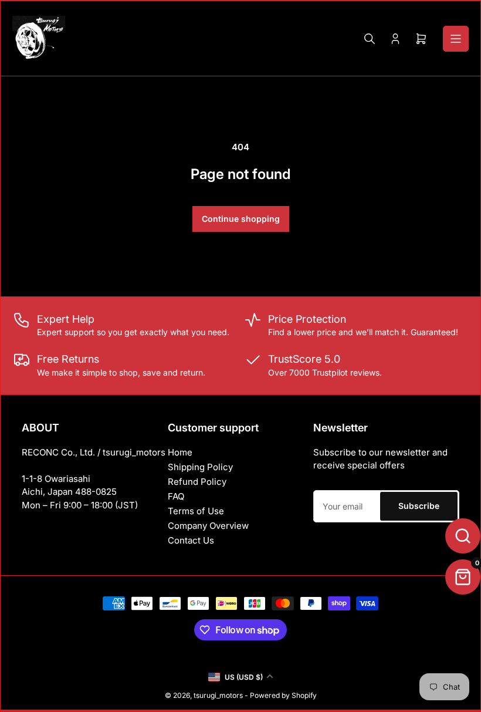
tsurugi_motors (218, 695)
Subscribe (418, 506)
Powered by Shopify (283, 695)
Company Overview (208, 525)
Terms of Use (196, 511)
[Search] (369, 39)
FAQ (176, 496)
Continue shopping (241, 219)
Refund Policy (197, 481)
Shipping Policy (200, 467)
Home (180, 452)
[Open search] (462, 536)
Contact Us (191, 540)
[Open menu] (456, 39)
